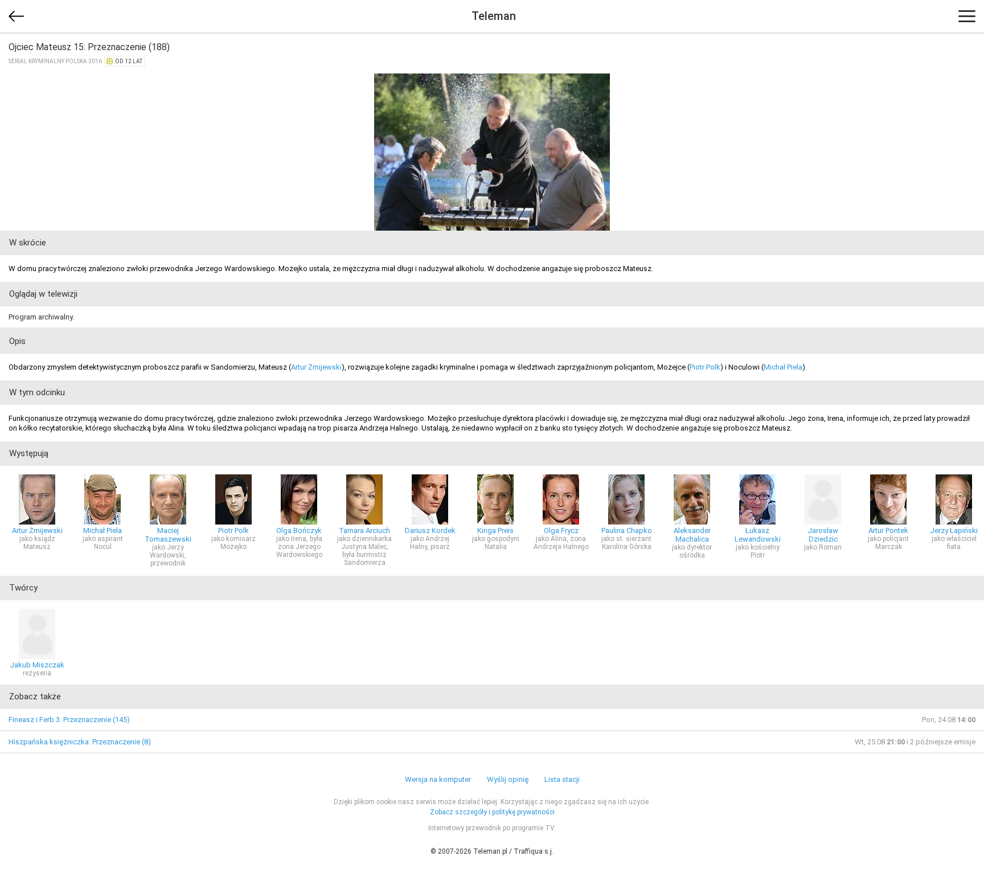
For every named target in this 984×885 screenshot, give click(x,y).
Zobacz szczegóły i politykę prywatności (492, 812)
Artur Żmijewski (316, 367)
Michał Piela (783, 367)
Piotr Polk (705, 367)
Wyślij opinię (507, 779)
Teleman (494, 16)
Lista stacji (562, 779)
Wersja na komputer (438, 779)
